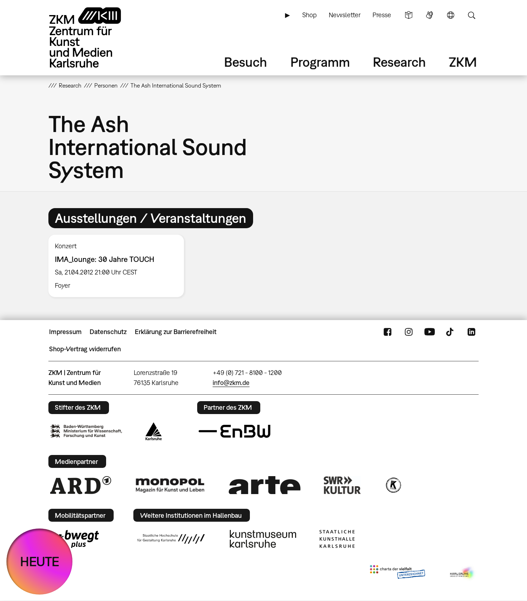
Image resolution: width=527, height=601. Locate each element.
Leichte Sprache (409, 15)
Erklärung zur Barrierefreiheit (176, 331)
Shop (309, 15)
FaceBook (387, 332)
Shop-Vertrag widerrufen (85, 349)
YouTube (429, 332)
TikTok (450, 332)
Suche (471, 15)
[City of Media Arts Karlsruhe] (462, 573)
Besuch (245, 62)
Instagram (409, 332)
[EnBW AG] (234, 431)
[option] (119, 266)
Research (399, 62)
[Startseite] (95, 37)
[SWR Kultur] (342, 485)
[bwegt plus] (74, 539)
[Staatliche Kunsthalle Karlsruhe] (337, 539)
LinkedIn (471, 332)
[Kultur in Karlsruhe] (393, 485)
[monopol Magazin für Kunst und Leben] (170, 485)
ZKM (463, 62)
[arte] (264, 485)
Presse (381, 15)
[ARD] (80, 485)
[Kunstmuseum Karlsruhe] (263, 539)
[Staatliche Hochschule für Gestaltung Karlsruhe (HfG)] (171, 539)
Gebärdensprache (429, 15)
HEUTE (39, 561)
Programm (320, 62)
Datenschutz (108, 331)
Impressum (65, 331)
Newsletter (345, 15)
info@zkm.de (231, 382)
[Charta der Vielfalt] (397, 573)
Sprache (450, 15)
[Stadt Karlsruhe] (153, 431)
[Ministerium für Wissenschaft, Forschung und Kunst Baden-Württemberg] (86, 431)
